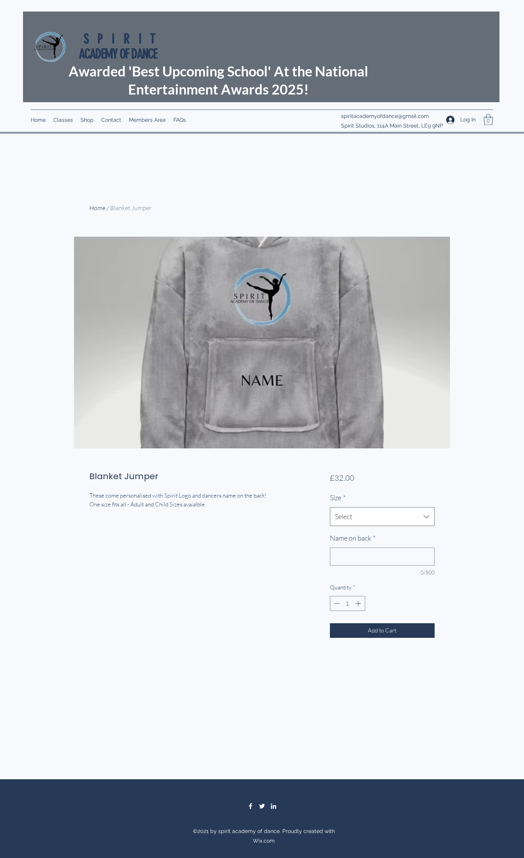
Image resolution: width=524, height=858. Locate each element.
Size (338, 497)
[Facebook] (250, 806)
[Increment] (359, 603)
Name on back (353, 538)
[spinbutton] (347, 603)
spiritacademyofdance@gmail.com (385, 116)
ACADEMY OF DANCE (118, 54)
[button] (488, 119)
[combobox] (382, 516)
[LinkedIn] (273, 806)
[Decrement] (336, 603)
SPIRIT (124, 39)
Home (97, 208)
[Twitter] (262, 806)
